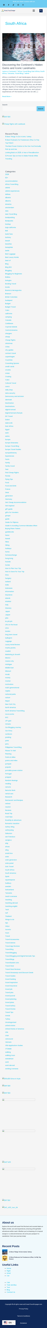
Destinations (10, 406)
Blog (6, 264)
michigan (8, 664)
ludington (8, 638)
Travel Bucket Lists (12, 963)
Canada (8, 320)
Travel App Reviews (12, 946)
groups (7, 516)
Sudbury (8, 883)
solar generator (11, 860)
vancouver (9, 1039)
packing (8, 737)
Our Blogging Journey (13, 727)
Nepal (7, 701)
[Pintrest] (3, 5)
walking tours (10, 1055)
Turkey (7, 1019)
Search (4, 105)
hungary (8, 578)
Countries (8, 360)
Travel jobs (9, 993)
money (7, 678)
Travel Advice (10, 943)
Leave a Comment (9, 71)
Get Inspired (9, 506)
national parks (10, 694)
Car (8, 1276)
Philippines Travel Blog (13, 747)
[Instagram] (18, 5)
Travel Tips (9, 1012)
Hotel (9, 1273)
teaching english (11, 906)
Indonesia (8, 588)
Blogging (8, 271)
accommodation (11, 181)
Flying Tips (9, 479)
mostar (8, 681)
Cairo (7, 310)
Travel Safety (10, 1006)
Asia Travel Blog (11, 214)
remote (8, 787)
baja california (10, 227)
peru (7, 744)
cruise (7, 373)
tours (7, 933)
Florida (7, 476)
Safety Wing (9, 827)
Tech (7, 910)
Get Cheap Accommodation (15, 502)
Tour (8, 1287)
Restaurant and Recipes (14, 800)
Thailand (8, 916)
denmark (8, 400)
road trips (8, 817)
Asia (6, 211)
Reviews (8, 810)
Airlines (7, 194)
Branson (8, 294)
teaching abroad (11, 903)
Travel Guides (10, 976)
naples (7, 691)
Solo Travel (9, 867)
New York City (10, 704)
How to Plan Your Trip (13, 568)
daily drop (9, 390)
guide (7, 519)
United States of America (14, 1029)
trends (7, 1016)
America (8, 204)
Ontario (8, 724)
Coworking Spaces (12, 363)
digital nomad (10, 410)
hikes (7, 542)
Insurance (8, 595)
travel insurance (11, 986)
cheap (7, 337)
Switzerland (9, 890)
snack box (9, 853)
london (7, 631)
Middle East (9, 668)
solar (7, 857)
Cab (8, 1282)
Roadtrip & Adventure (13, 820)
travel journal (10, 996)
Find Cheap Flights (12, 473)
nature (7, 698)
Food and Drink (10, 486)
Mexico (7, 658)
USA (6, 1032)
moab (7, 674)
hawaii (7, 539)
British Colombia (11, 297)
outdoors (8, 734)
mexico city (9, 661)
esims (7, 436)
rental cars (9, 794)
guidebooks (9, 532)
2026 (7, 174)
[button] (34, 11)
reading (8, 784)
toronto (8, 930)
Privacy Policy (23, 1309)
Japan (7, 611)
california (8, 314)
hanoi (7, 535)
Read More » (6, 96)
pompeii (8, 764)
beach (7, 241)
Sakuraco (8, 833)
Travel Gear (9, 966)
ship (6, 843)
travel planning (10, 999)
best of (8, 261)
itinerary (8, 608)
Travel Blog (19, 73)
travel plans (9, 1002)
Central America (11, 330)
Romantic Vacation (12, 824)
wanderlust (9, 1059)
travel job (8, 989)
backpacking (10, 217)
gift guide (8, 509)
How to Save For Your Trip (14, 572)
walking (8, 1052)
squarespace (10, 880)
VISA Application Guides (14, 1045)
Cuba (7, 380)
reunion (8, 807)
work (7, 1062)
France (7, 489)
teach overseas (11, 896)
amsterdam (9, 208)
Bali (6, 231)
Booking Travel (10, 284)
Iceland (8, 582)
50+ (6, 178)
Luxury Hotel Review (12, 645)
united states (10, 1026)
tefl (6, 913)
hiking (7, 545)
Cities (7, 347)
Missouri (8, 671)
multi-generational (12, 688)
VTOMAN (8, 1049)
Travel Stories (10, 1009)
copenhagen (10, 357)
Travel (7, 936)
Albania (8, 198)
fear (6, 469)
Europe (7, 440)
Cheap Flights (10, 340)
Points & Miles (10, 757)
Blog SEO (8, 267)
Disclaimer (23, 1323)
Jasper (7, 615)
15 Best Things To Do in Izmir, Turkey (18, 137)
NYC (6, 717)
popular (8, 767)
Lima (7, 628)
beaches (8, 244)
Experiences (9, 456)
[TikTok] (13, 5)
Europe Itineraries (11, 443)
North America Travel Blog (14, 711)
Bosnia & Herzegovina (13, 290)
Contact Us (11, 1292)
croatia (8, 370)
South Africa (9, 870)
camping (8, 317)
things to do (9, 920)
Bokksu (7, 277)
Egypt (7, 430)
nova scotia (9, 714)
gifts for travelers (11, 512)
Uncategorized (10, 1022)
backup (8, 224)
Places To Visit (10, 751)
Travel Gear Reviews (12, 969)
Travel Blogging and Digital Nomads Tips (20, 956)
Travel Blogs (9, 959)
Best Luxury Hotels (12, 257)
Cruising (8, 377)
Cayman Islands (11, 327)
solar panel (9, 863)
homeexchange (11, 555)
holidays (8, 548)
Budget (8, 304)
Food (7, 483)
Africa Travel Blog (24, 71)
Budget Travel (10, 307)
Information (9, 592)
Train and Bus (12, 1285)
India (7, 585)
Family (7, 463)
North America (10, 707)
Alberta (8, 201)
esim (7, 433)
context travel (10, 353)
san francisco (10, 837)
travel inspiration (11, 982)
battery (8, 237)
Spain (7, 876)
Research (8, 797)
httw (7, 575)
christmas (8, 343)
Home (9, 1268)
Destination (9, 403)
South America (10, 873)
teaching (8, 900)
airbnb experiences (12, 191)
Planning (8, 754)
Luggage (8, 641)
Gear (7, 493)
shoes (7, 847)
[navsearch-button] (41, 10)
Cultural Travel (10, 383)
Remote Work (10, 790)
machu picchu (10, 648)
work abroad (10, 1065)
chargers (8, 334)
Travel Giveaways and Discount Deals (19, 973)
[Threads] (23, 5)
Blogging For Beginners (13, 274)
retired (7, 804)
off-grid (8, 721)
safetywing (9, 830)
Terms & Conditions (23, 1316)
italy (6, 605)
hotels (7, 565)
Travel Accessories (12, 939)
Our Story (8, 731)
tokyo (7, 926)
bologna (8, 280)
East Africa (36, 71)
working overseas (11, 1069)
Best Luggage (10, 254)
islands (7, 598)
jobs (6, 618)
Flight (9, 1271)
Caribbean (9, 324)
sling (7, 850)
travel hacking (10, 979)
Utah (7, 1036)
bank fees (9, 234)
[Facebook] (8, 5)
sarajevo (8, 840)
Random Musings (11, 780)
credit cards (9, 367)
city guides (9, 350)
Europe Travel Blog (12, 446)
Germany (8, 499)
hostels (8, 562)
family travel (10, 466)
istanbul (8, 601)
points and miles (11, 761)
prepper (8, 777)
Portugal (8, 774)
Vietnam (8, 1042)
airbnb (7, 188)
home (7, 552)
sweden (8, 886)
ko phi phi (8, 621)
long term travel (11, 635)
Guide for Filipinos (11, 522)
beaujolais (9, 247)
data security (10, 393)
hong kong (9, 558)
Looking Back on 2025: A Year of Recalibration (22, 153)
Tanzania (10, 73)
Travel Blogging (11, 953)
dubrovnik (8, 423)
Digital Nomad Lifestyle (13, 413)
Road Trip (8, 813)
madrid (7, 651)
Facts (7, 459)
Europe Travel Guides (13, 449)
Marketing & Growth (12, 655)
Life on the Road (11, 625)
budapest (8, 300)
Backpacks (9, 221)
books (7, 287)
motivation (9, 684)
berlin (7, 251)
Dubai (7, 420)
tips (6, 923)
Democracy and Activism (14, 396)
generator (9, 496)
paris (7, 741)
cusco (7, 386)
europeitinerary (11, 453)
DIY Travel (9, 416)
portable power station (14, 770)
